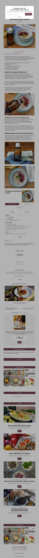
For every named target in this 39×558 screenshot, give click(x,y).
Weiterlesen (19, 16)
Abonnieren (28, 14)
